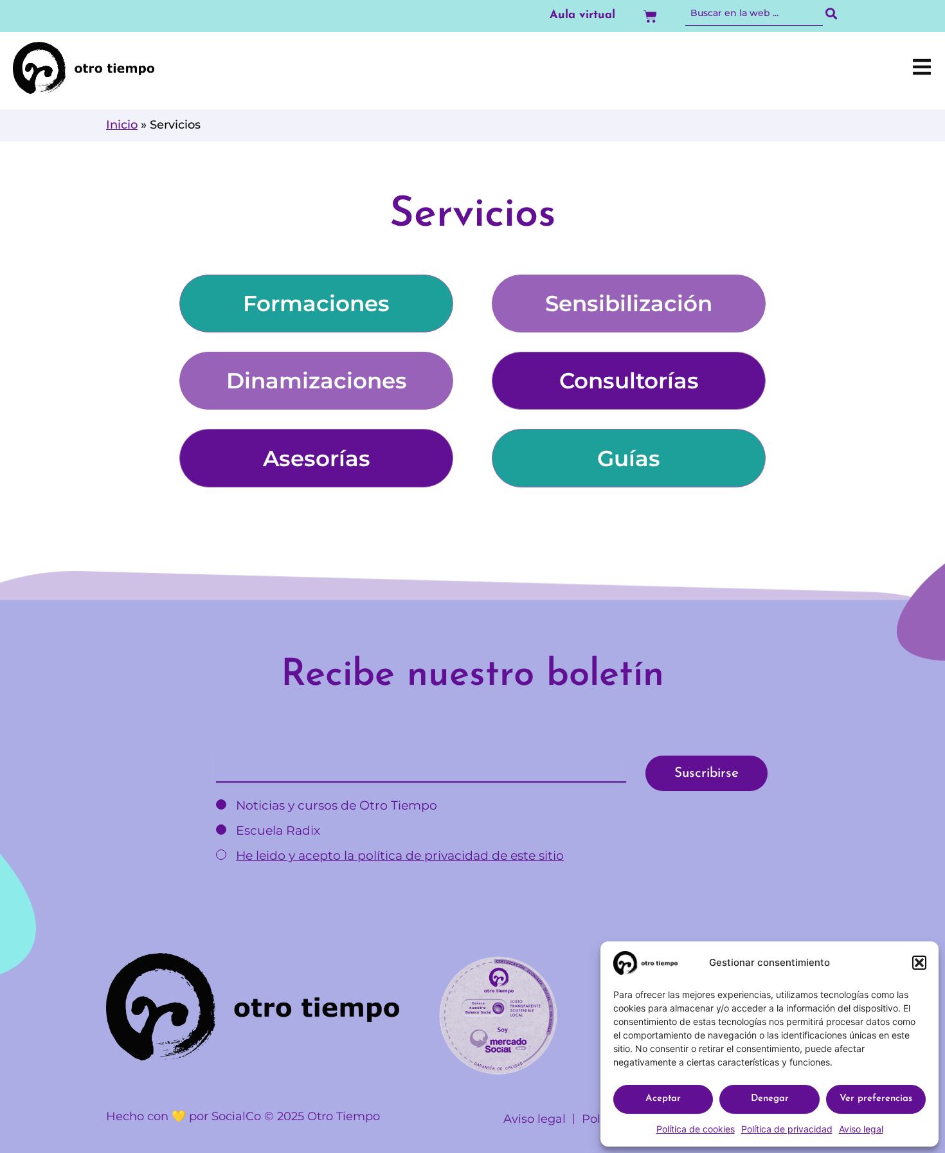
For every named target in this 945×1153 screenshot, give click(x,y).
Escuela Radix (276, 830)
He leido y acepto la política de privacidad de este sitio (400, 855)
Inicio (122, 125)
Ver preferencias (876, 1098)
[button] (919, 962)
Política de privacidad (787, 1128)
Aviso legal (861, 1128)
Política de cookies (695, 1128)
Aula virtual (582, 15)
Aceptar (663, 1098)
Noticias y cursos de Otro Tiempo (335, 805)
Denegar (770, 1098)
